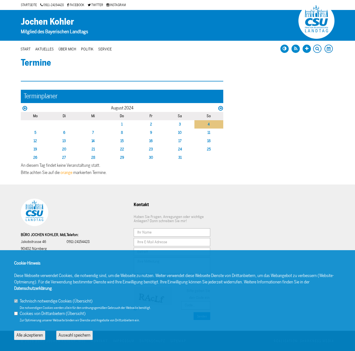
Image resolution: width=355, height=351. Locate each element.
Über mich (67, 49)
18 (209, 141)
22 (122, 149)
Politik (87, 49)
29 (122, 157)
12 (35, 141)
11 (208, 132)
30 (151, 157)
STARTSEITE (29, 5)
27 (64, 157)
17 (180, 141)
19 (35, 149)
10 (180, 132)
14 (93, 141)
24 (180, 149)
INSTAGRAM (117, 5)
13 (64, 141)
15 (122, 141)
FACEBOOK (76, 5)
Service (105, 49)
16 (151, 141)
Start (26, 49)
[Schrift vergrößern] (307, 49)
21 (93, 149)
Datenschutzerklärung (33, 288)
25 (209, 149)
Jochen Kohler (47, 21)
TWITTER (97, 5)
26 (35, 157)
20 (64, 149)
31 (180, 157)
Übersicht (82, 301)
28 (93, 157)
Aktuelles (44, 49)
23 (151, 149)
